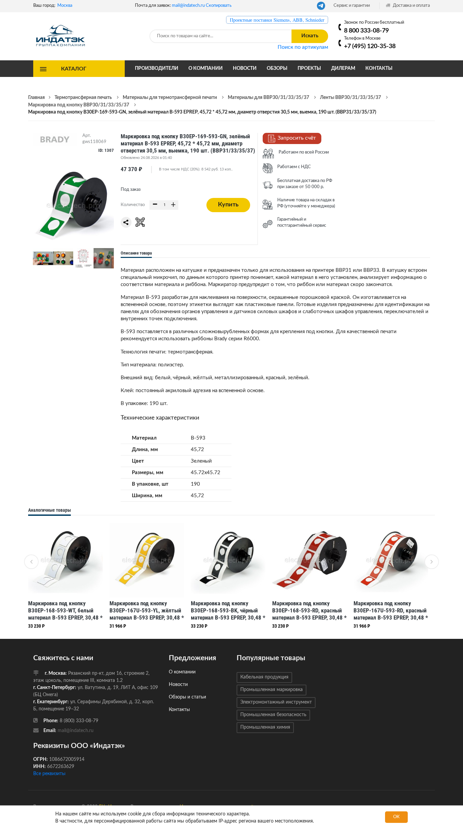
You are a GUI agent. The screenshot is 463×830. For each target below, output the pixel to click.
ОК (396, 817)
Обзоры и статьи (187, 697)
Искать (309, 35)
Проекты (309, 68)
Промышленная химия (265, 727)
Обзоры (277, 68)
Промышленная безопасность (273, 714)
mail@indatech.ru (188, 5)
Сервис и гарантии (352, 5)
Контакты (378, 68)
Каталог (73, 68)
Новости (245, 68)
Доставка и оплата (411, 5)
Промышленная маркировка (271, 689)
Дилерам (343, 68)
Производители (156, 68)
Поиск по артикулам (303, 47)
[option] (65, 577)
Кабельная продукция (264, 677)
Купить (228, 205)
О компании (205, 68)
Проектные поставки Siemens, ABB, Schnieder (277, 20)
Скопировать (219, 5)
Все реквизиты (49, 773)
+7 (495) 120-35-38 (370, 46)
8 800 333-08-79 (366, 30)
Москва (64, 5)
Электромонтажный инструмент (276, 702)
